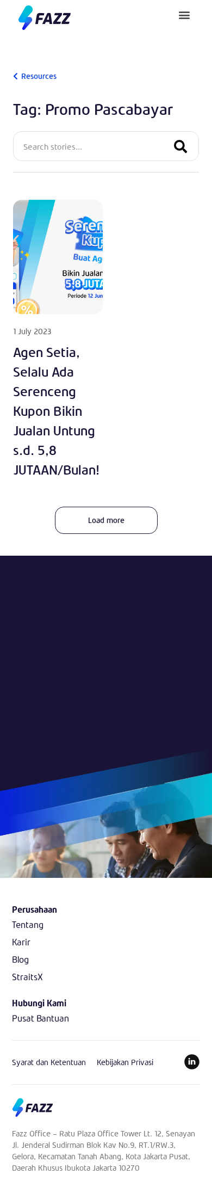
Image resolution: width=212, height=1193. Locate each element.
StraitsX (27, 976)
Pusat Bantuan (40, 1018)
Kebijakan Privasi (125, 1062)
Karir (21, 942)
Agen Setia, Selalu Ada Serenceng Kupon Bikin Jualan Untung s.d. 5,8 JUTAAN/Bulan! (56, 410)
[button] (185, 14)
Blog (20, 959)
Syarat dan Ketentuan (49, 1062)
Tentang (27, 924)
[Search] (180, 146)
